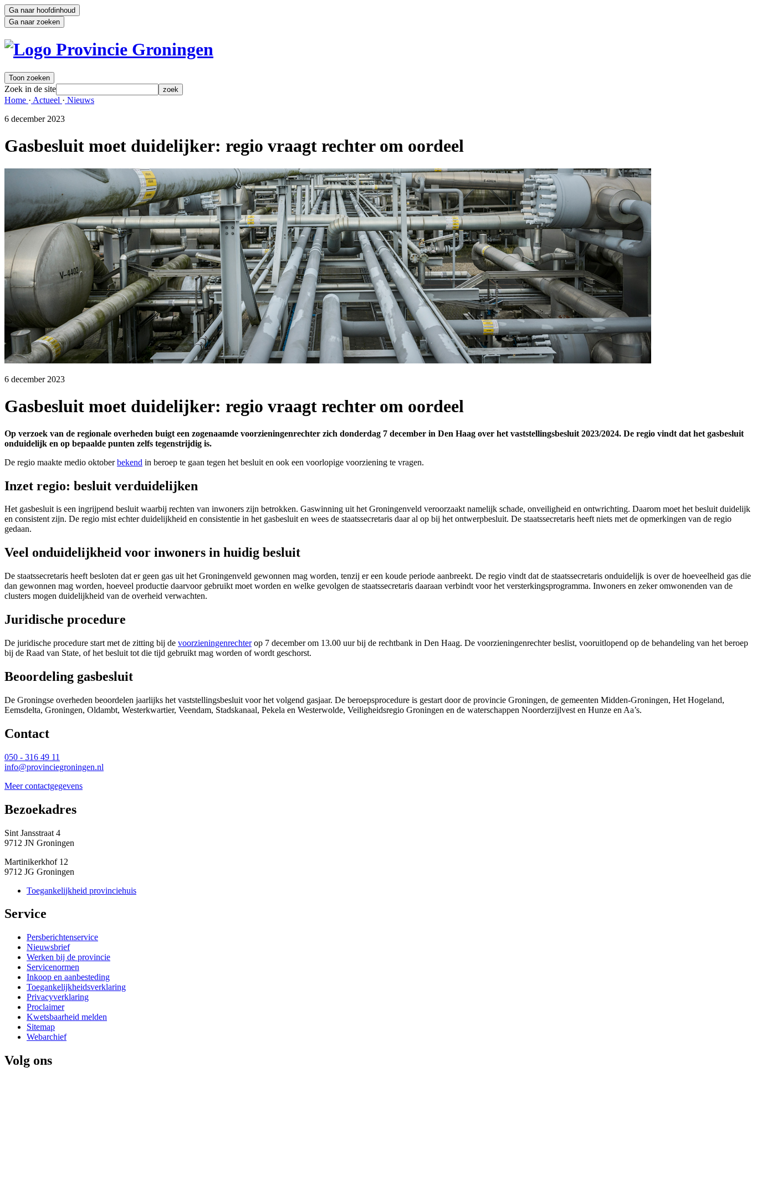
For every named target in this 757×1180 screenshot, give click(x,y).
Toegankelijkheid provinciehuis (81, 890)
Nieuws (79, 100)
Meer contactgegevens (43, 786)
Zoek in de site (30, 89)
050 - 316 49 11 (32, 757)
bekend (129, 462)
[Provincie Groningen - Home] (108, 49)
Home (16, 100)
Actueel (46, 100)
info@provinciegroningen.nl (54, 767)
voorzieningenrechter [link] (215, 643)
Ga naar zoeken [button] (34, 22)
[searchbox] (107, 89)
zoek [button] (170, 89)
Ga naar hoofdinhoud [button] (42, 10)
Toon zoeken (29, 78)
